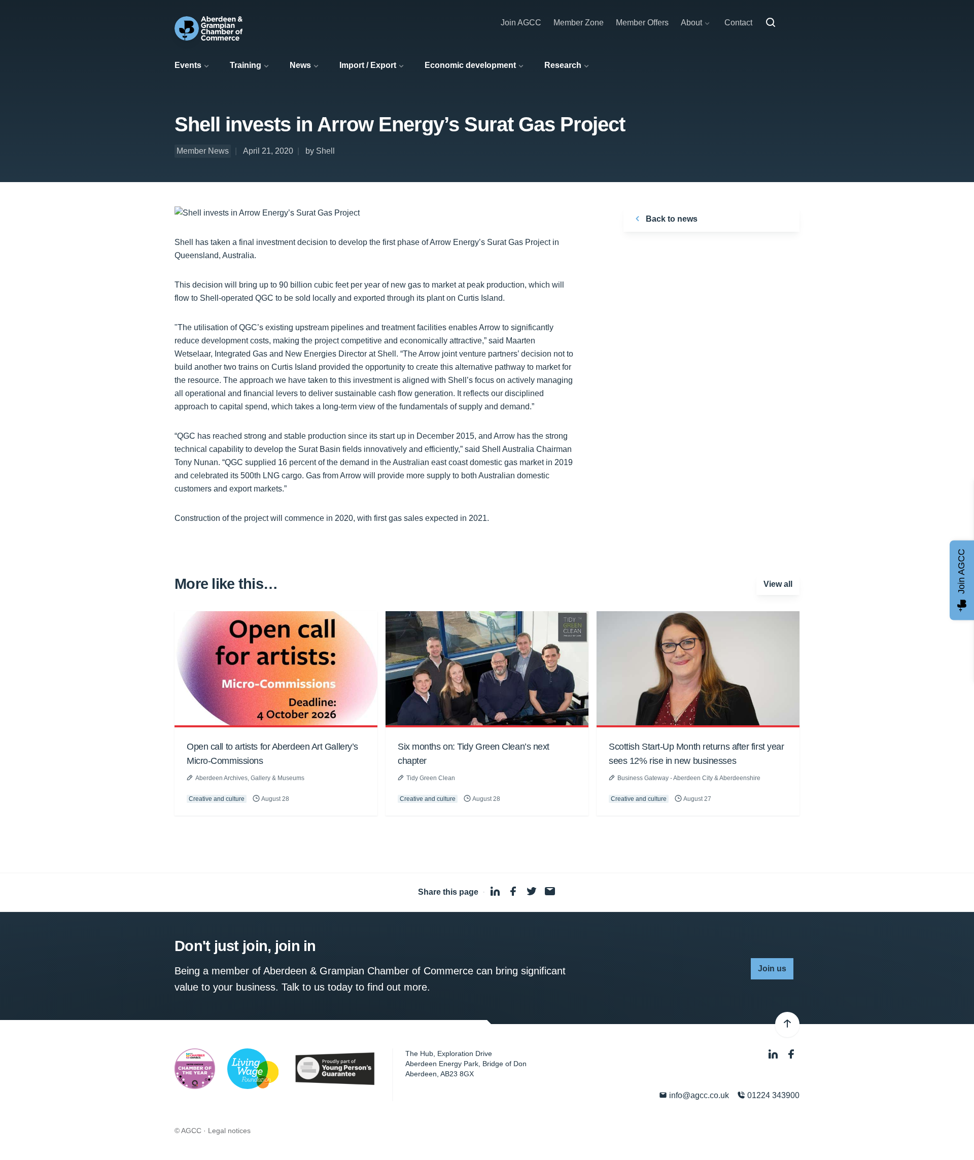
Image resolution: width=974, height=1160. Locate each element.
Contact (738, 22)
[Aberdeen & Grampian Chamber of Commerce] (208, 28)
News (300, 65)
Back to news (671, 219)
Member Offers (642, 22)
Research (562, 65)
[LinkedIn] (774, 1054)
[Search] (770, 22)
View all (777, 584)
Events (188, 65)
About (691, 22)
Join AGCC (521, 22)
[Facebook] (791, 1054)
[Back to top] (787, 1024)
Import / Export (367, 65)
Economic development (470, 65)
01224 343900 (772, 1095)
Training (245, 65)
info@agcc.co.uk (698, 1095)
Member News (203, 151)
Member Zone (578, 22)
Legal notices (229, 1131)
